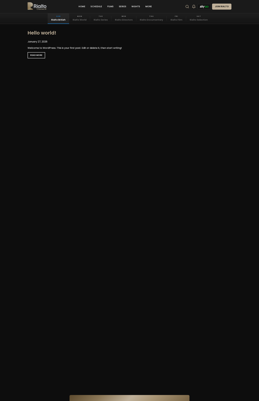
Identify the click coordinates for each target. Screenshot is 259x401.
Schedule (96, 6)
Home (82, 6)
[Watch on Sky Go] (204, 6)
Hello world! (42, 32)
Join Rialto (222, 6)
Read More (36, 55)
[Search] (187, 7)
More (148, 6)
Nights (136, 6)
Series (122, 6)
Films (110, 6)
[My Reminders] (194, 7)
